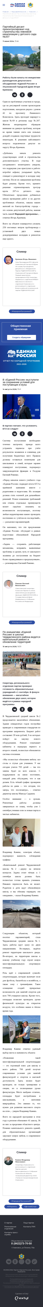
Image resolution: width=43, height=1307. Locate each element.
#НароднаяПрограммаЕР (22, 311)
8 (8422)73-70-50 (21, 1243)
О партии (8, 1223)
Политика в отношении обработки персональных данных (21, 1284)
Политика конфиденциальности (21, 1281)
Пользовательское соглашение (21, 1279)
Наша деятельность (18, 12)
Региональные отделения (10, 1228)
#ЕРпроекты (12, 1206)
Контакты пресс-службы (11, 1234)
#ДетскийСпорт (30, 1206)
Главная (6, 12)
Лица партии (28, 1223)
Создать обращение (21, 337)
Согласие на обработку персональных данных (21, 1287)
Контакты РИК (29, 1227)
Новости (32, 12)
